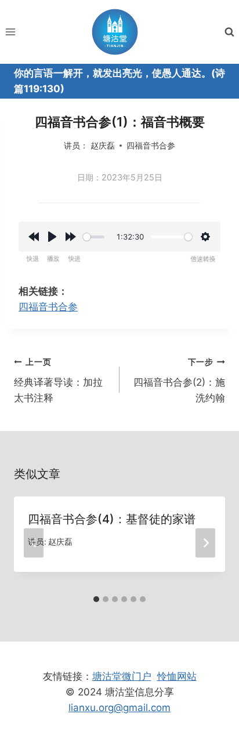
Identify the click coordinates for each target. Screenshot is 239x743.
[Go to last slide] (34, 543)
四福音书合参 (150, 145)
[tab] (96, 599)
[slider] (93, 236)
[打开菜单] (10, 32)
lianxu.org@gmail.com (119, 707)
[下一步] (205, 543)
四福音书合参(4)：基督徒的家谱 (111, 519)
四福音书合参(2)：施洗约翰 (179, 380)
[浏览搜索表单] (229, 32)
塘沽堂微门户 (121, 676)
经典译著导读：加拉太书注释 (58, 380)
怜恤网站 (177, 676)
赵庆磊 (102, 145)
